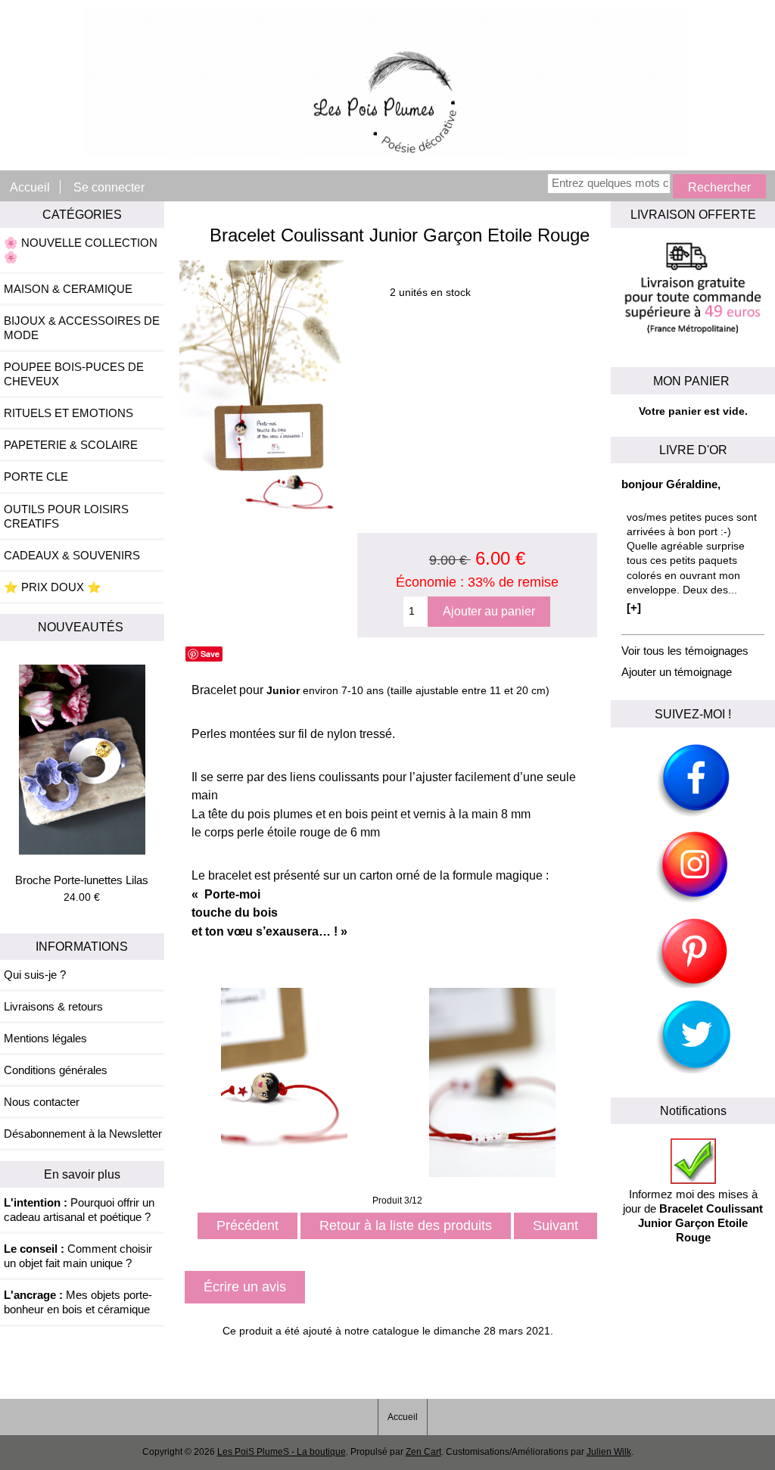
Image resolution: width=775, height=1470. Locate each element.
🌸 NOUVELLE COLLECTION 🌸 (80, 249)
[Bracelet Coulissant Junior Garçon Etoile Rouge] (269, 525)
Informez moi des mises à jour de (693, 1216)
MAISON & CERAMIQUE (68, 288)
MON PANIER (693, 381)
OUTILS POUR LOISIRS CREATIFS (66, 516)
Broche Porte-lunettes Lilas (81, 880)
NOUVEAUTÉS (82, 627)
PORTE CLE (36, 476)
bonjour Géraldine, (671, 484)
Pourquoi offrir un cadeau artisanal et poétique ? (79, 1209)
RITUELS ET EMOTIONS (68, 412)
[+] (634, 607)
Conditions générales (55, 1070)
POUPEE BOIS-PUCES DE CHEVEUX (74, 374)
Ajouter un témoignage (676, 671)
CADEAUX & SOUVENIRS (72, 555)
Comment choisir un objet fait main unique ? (78, 1255)
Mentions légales (45, 1038)
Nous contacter (41, 1101)
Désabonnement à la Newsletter (83, 1133)
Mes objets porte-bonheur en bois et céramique (78, 1302)
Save (210, 653)
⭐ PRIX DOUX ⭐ (52, 587)
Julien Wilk (609, 1452)
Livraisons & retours (53, 1006)
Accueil (30, 187)
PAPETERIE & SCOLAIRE (71, 444)
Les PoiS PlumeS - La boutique (281, 1452)
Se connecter (109, 187)
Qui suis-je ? (35, 974)
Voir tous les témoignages (685, 650)
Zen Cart (423, 1452)
